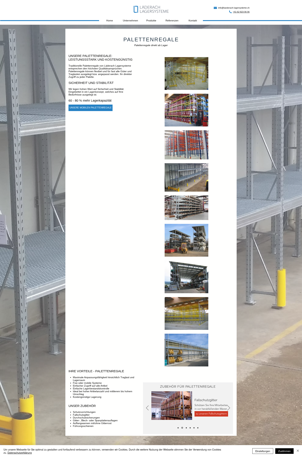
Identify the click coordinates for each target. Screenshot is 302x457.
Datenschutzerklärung (20, 452)
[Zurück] (147, 408)
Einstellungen (262, 451)
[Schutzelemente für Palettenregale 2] (190, 427)
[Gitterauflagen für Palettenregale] (178, 427)
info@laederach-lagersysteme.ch (234, 8)
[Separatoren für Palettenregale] (194, 427)
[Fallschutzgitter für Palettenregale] (182, 428)
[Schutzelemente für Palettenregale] (186, 427)
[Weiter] (228, 408)
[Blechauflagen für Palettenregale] (197, 427)
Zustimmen (284, 451)
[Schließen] (298, 451)
